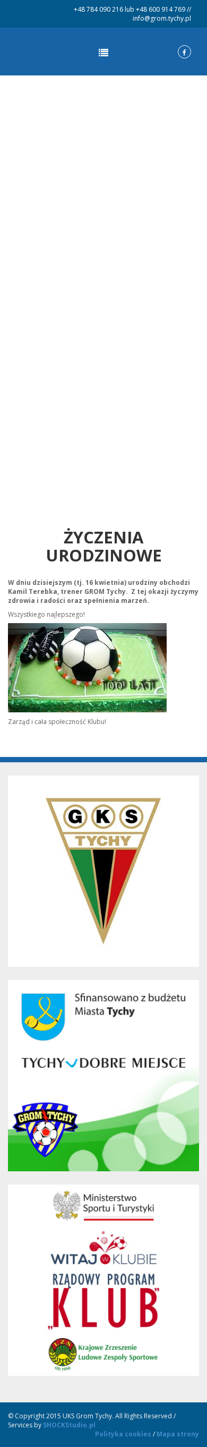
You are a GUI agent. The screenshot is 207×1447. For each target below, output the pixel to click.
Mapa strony (178, 1434)
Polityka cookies (123, 1434)
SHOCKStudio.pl (69, 1424)
